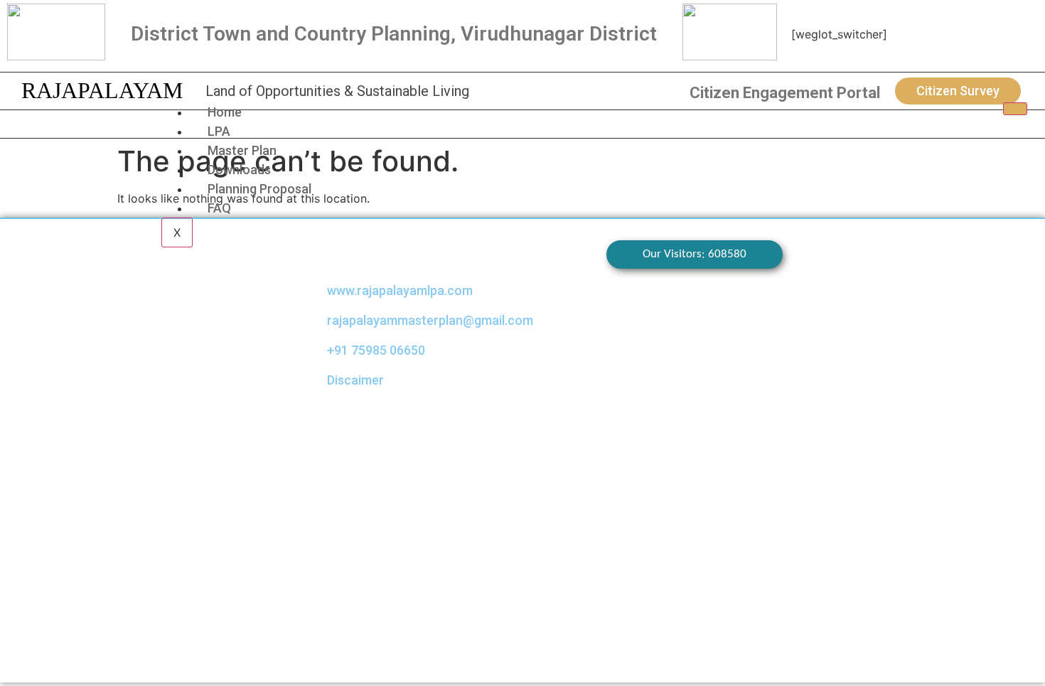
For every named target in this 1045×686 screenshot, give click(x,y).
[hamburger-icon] (1015, 108)
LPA (219, 131)
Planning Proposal (259, 188)
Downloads (239, 169)
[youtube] (987, 35)
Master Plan (242, 150)
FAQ (219, 207)
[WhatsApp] (963, 35)
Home (225, 111)
